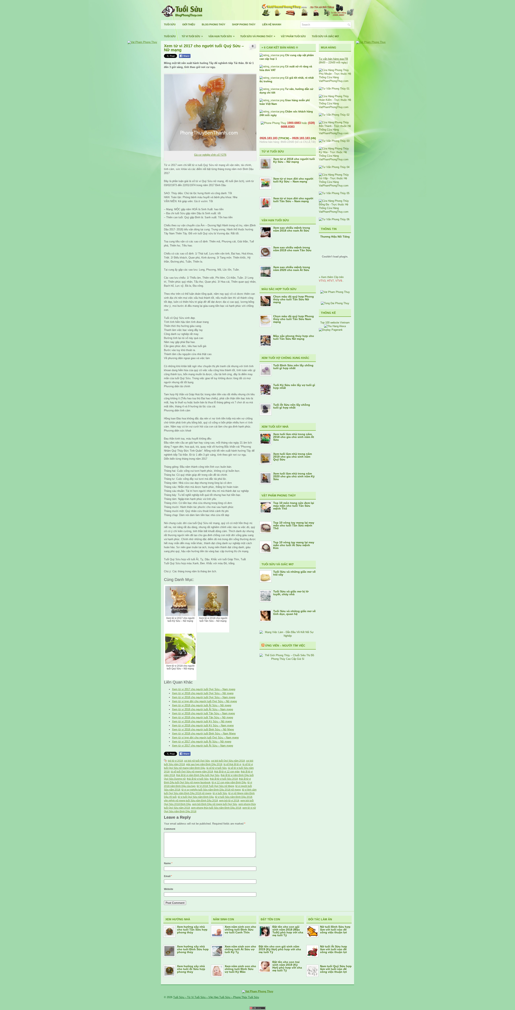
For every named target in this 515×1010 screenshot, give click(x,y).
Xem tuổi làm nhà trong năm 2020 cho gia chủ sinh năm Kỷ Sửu (294, 476)
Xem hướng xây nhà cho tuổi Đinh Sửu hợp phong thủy (193, 949)
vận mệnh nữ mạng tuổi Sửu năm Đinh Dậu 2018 (191, 800)
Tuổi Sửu (170, 24)
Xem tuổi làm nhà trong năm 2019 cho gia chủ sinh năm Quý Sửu (292, 456)
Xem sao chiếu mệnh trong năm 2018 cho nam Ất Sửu (291, 229)
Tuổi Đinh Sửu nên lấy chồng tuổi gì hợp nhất (293, 367)
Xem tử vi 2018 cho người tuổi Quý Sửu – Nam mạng (203, 697)
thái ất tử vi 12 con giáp (227, 771)
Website (168, 889)
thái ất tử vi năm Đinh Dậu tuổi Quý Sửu (197, 775)
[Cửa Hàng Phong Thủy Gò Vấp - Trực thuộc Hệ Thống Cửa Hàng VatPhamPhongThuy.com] (335, 185)
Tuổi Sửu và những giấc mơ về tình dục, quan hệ (294, 613)
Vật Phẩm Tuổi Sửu (293, 36)
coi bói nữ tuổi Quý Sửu (197, 760)
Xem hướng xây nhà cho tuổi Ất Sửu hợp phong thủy (191, 969)
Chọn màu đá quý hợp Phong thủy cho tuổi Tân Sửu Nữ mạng (293, 299)
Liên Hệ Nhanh (271, 24)
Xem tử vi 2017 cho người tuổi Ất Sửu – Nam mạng (202, 745)
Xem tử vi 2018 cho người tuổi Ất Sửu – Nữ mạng (201, 705)
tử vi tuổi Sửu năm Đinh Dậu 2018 (233, 797)
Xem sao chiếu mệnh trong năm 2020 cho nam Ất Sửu (291, 269)
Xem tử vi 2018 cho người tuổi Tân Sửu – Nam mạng (203, 713)
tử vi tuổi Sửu (220, 793)
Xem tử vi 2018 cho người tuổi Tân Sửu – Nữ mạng (202, 717)
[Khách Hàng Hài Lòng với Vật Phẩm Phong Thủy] (335, 291)
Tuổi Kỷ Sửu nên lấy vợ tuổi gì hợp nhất (294, 386)
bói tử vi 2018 (175, 760)
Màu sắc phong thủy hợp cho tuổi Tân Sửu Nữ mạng (293, 337)
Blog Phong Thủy (213, 24)
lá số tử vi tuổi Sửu (216, 768)
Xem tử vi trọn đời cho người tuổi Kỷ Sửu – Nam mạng (293, 180)
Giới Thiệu (188, 24)
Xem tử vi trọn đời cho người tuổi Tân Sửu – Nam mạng (293, 200)
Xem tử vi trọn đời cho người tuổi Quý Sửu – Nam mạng (205, 737)
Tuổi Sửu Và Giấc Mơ (325, 36)
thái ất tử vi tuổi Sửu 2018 (224, 778)
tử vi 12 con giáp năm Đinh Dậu (229, 782)
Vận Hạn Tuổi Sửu (221, 36)
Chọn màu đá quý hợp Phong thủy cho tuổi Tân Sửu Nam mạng (293, 319)
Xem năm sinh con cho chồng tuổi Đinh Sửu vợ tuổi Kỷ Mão (240, 969)
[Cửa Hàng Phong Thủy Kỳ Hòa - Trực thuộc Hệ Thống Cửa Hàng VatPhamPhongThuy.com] (335, 159)
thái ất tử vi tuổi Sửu (198, 778)
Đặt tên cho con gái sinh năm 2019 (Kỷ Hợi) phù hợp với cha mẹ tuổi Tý (280, 949)
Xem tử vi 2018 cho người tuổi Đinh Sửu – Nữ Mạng (203, 729)
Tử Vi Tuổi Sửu (192, 36)
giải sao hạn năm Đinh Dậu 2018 (204, 764)
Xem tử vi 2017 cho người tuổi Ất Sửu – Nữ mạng (201, 741)
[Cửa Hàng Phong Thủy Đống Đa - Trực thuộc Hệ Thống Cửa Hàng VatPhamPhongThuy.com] (335, 211)
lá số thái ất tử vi (232, 764)
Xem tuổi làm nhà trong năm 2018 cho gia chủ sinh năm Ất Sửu (293, 436)
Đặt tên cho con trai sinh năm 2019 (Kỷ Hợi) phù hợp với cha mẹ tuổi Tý (287, 966)
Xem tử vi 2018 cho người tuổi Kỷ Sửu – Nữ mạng (202, 721)
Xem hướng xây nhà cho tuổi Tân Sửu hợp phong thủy (192, 929)
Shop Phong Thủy (243, 24)
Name (168, 863)
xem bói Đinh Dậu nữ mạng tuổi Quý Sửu (214, 804)
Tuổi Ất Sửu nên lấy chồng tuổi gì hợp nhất (291, 406)
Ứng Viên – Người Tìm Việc (285, 645)
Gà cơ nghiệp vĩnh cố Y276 (210, 154)
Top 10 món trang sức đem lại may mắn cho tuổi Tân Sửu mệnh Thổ (293, 505)
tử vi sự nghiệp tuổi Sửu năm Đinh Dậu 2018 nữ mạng (211, 789)
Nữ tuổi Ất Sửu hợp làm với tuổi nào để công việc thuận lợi (333, 949)
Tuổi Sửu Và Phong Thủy (257, 36)
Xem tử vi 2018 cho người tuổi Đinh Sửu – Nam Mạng (204, 733)
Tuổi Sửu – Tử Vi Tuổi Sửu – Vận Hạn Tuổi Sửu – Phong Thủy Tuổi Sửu (216, 997)
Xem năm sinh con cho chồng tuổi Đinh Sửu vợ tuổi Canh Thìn (240, 929)
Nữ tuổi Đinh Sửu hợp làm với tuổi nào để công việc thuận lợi (335, 929)
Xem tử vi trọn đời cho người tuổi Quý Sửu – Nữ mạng (204, 701)
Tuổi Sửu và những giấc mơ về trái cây (294, 573)
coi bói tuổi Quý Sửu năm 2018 (228, 760)
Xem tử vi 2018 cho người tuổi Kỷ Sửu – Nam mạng (203, 725)
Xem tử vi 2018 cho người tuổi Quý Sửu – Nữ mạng (202, 693)
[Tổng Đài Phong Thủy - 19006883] (335, 303)
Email (168, 876)
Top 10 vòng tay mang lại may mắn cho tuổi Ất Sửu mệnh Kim (293, 545)
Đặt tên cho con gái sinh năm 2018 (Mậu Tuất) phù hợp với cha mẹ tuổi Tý (287, 931)
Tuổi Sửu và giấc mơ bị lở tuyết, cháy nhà (291, 593)
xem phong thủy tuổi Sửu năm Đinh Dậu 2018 (216, 807)
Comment (169, 829)
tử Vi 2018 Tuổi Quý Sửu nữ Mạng (215, 786)
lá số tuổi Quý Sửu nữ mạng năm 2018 (192, 771)
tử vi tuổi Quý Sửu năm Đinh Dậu (196, 797)
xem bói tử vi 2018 (229, 800)
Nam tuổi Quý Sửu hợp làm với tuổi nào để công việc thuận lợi (336, 969)
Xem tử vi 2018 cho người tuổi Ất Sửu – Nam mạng (202, 709)
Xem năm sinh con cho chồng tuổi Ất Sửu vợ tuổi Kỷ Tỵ (240, 949)
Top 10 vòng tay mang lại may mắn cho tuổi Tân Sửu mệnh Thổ (293, 525)
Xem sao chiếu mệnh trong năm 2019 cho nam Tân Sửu (292, 249)
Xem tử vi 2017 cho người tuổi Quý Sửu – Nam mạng (203, 689)
